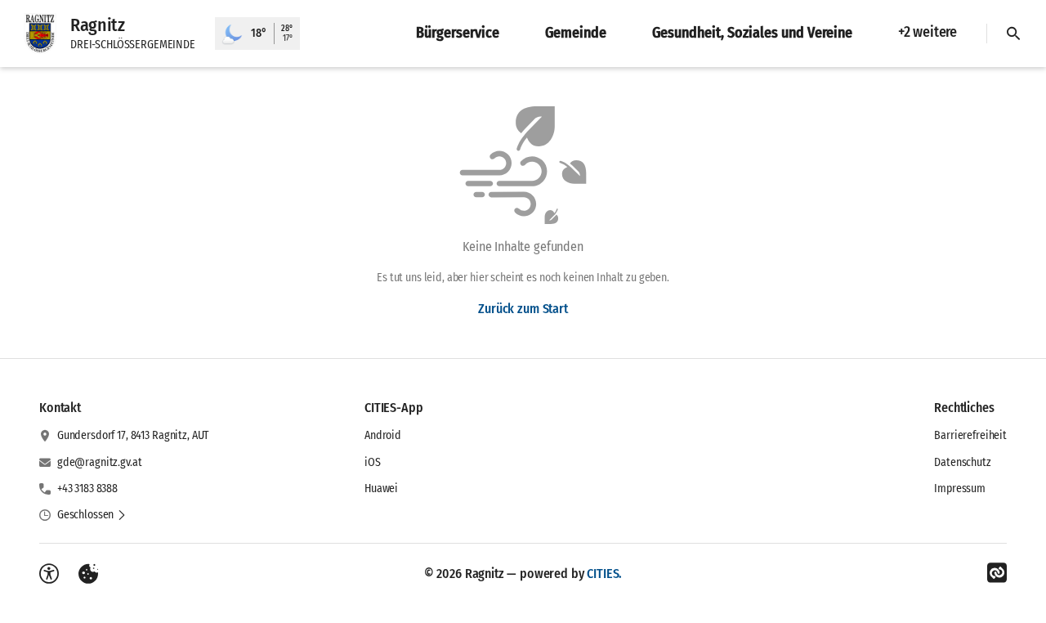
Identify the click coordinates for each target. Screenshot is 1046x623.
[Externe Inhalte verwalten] (88, 574)
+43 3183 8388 (87, 488)
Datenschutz (962, 462)
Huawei (381, 488)
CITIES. (604, 573)
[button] (92, 515)
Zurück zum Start (522, 308)
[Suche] (1013, 33)
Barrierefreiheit (970, 435)
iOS (372, 462)
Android (382, 435)
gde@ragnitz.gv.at (99, 462)
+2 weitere (927, 32)
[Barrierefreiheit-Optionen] (49, 574)
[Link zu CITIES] (997, 573)
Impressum (960, 488)
